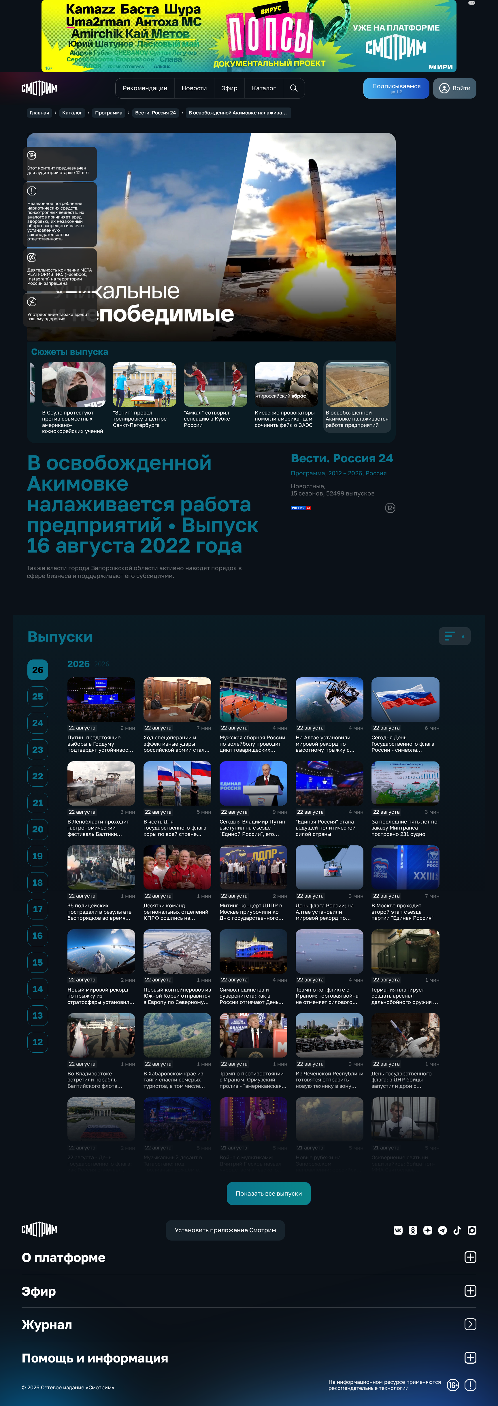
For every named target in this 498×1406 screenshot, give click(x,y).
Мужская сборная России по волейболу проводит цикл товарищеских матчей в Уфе (252, 746)
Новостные (307, 486)
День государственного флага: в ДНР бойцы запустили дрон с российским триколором (403, 1082)
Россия (376, 473)
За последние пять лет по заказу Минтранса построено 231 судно (404, 827)
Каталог (72, 113)
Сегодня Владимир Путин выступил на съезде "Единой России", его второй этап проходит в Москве (252, 833)
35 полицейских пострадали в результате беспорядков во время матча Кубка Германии (99, 914)
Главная (39, 113)
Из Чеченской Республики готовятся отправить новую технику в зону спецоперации (329, 1082)
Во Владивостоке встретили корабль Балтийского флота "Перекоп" (92, 1082)
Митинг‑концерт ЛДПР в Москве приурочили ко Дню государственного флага (251, 914)
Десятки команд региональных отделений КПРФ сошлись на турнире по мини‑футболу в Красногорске (177, 917)
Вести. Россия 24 (155, 113)
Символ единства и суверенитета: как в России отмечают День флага (249, 998)
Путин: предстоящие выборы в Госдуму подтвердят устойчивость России (100, 746)
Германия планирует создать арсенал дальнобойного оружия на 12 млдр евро (405, 998)
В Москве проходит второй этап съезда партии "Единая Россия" (402, 911)
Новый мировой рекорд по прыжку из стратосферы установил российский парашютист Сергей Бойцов (99, 1001)
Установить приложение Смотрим (225, 1230)
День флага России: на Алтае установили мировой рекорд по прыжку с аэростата (325, 914)
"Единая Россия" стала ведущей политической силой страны (326, 827)
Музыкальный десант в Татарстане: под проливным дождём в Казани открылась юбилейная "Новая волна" (177, 1169)
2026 (101, 664)
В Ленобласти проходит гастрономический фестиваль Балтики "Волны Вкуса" (98, 830)
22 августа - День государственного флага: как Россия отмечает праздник (99, 1166)
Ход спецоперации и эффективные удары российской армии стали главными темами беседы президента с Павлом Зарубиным (176, 753)
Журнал (47, 1324)
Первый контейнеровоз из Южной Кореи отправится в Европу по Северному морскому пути (177, 998)
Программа (108, 113)
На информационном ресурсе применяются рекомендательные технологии (385, 1385)
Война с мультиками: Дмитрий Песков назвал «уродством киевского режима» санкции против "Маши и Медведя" (252, 1169)
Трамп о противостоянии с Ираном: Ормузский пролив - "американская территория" (252, 1082)
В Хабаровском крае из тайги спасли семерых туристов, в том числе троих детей (173, 1082)
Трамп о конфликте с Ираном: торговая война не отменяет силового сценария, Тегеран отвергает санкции (327, 1001)
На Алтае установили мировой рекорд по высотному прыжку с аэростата (323, 746)
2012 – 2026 (345, 473)
